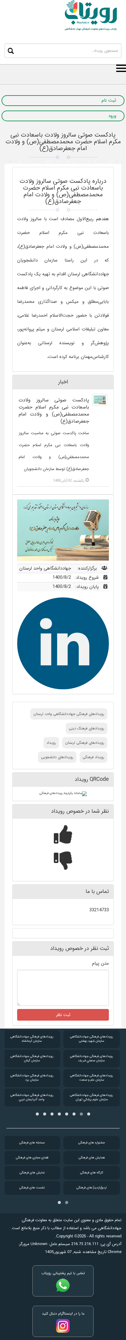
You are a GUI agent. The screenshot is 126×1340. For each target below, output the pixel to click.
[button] (88, 1114)
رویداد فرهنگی (93, 757)
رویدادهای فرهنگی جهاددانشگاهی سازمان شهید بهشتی (91, 1038)
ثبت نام (109, 100)
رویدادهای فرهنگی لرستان (84, 743)
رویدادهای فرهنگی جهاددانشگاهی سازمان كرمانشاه (31, 1038)
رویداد (51, 743)
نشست (32, 1187)
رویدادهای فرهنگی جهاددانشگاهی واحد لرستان (68, 714)
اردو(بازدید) (91, 1187)
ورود (112, 116)
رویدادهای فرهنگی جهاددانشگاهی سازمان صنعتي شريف (91, 1058)
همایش (92, 1157)
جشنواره (91, 1142)
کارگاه (91, 1172)
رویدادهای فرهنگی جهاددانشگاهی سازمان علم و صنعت (91, 1077)
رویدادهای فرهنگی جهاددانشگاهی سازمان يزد (31, 1077)
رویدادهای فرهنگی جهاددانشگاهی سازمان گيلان (31, 1058)
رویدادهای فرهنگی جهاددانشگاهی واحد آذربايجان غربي (31, 1097)
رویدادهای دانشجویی (57, 757)
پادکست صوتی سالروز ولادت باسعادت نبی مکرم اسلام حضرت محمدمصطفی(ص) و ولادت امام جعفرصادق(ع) (63, 141)
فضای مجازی (32, 1157)
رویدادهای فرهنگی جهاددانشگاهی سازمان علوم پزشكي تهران (91, 1097)
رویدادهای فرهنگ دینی (86, 728)
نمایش (32, 1172)
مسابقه (32, 1142)
